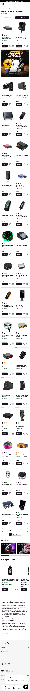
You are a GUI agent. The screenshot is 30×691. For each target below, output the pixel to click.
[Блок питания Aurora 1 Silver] (8, 326)
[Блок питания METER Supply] (8, 505)
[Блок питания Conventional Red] (8, 146)
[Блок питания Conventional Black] (8, 28)
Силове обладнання (8, 8)
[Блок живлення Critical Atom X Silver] (4, 273)
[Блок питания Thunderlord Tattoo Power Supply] (22, 296)
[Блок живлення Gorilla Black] (18, 273)
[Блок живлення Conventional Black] (4, 153)
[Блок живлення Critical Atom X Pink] (6, 273)
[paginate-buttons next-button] (19, 534)
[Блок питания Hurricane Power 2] (22, 415)
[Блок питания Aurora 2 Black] (8, 236)
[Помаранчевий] (20, 273)
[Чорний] (2, 35)
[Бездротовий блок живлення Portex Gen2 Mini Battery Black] (18, 213)
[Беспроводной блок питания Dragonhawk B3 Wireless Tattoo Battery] (22, 355)
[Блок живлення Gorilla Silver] (4, 423)
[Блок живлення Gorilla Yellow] (22, 273)
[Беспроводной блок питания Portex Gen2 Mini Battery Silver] (22, 206)
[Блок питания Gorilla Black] (8, 415)
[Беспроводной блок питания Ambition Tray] (22, 28)
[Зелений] (6, 482)
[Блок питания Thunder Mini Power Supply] (22, 86)
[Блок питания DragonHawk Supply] (8, 116)
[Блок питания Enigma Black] (8, 355)
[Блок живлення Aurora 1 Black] (4, 333)
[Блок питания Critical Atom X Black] (8, 266)
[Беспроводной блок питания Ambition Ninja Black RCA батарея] (8, 176)
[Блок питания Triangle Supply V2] (22, 146)
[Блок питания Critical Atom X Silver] (22, 475)
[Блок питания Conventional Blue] (22, 176)
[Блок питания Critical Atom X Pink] (8, 445)
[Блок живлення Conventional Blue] (4, 35)
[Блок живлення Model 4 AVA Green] (18, 512)
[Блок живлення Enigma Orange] (4, 363)
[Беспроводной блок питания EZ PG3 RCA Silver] (8, 475)
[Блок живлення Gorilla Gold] (20, 273)
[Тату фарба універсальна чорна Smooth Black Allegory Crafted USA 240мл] (10, 569)
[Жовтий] (18, 123)
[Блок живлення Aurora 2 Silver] (4, 243)
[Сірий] (20, 123)
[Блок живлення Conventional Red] (6, 35)
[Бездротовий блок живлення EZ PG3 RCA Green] (6, 482)
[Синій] (4, 35)
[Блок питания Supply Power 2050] (22, 236)
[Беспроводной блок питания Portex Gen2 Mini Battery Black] (22, 116)
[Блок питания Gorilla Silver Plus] (22, 266)
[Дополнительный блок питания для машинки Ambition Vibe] (8, 206)
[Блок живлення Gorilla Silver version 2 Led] (18, 452)
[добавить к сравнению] (13, 46)
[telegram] (6, 664)
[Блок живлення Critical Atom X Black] (4, 452)
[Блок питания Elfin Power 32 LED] (8, 385)
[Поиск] (26, 4)
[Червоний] (6, 35)
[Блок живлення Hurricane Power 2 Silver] (18, 423)
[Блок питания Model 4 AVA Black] (22, 505)
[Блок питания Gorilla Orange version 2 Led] (22, 445)
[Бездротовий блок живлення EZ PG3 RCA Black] (4, 482)
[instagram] (2, 664)
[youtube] (9, 664)
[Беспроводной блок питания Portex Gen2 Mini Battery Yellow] (8, 296)
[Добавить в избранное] (10, 46)
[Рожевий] (6, 273)
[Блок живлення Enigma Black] (18, 333)
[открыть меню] (28, 4)
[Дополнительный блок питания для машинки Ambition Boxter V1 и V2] (22, 385)
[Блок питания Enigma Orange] (22, 326)
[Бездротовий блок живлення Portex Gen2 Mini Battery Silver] (20, 123)
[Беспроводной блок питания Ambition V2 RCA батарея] (8, 86)
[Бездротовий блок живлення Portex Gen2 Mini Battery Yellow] (18, 123)
